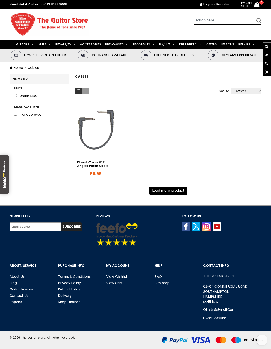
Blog (13, 282)
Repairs (16, 302)
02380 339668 (214, 318)
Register (223, 4)
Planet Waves (30, 114)
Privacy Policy (69, 282)
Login (207, 4)
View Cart (114, 282)
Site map (162, 282)
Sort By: (224, 91)
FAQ (158, 276)
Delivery (65, 295)
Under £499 (29, 95)
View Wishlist (116, 276)
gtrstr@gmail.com (219, 309)
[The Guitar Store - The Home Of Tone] (211, 339)
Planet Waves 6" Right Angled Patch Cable (94, 164)
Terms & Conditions (74, 276)
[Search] (258, 20)
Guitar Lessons (22, 289)
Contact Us (19, 295)
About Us (17, 276)
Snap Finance (69, 302)
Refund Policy (69, 289)
